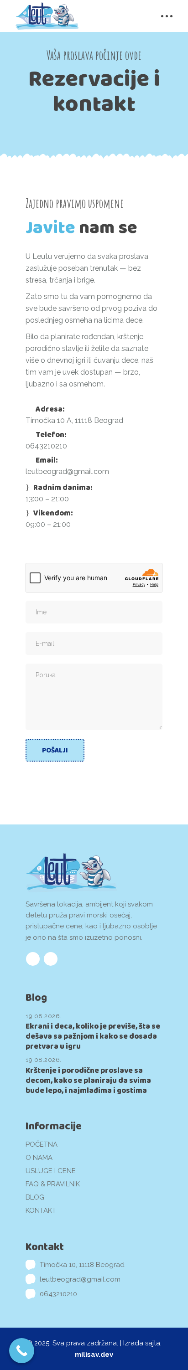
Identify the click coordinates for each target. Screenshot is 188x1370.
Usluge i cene (51, 1171)
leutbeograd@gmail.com (67, 471)
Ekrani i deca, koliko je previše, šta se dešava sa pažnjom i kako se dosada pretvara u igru (93, 1036)
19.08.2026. (44, 1016)
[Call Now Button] (21, 1350)
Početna (41, 1144)
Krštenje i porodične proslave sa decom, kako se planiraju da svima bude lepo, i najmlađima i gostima (88, 1080)
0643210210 (46, 446)
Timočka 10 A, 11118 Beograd (74, 420)
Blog (35, 1197)
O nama (39, 1158)
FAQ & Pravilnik (53, 1184)
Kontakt (41, 1210)
